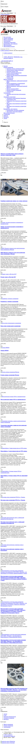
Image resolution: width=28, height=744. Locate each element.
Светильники (7, 41)
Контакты (6, 117)
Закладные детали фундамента (14, 111)
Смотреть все (10, 78)
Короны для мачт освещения (14, 90)
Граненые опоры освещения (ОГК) (15, 68)
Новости (6, 115)
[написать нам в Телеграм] (8, 742)
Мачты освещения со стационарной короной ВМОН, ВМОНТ (16, 84)
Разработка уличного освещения (9, 301)
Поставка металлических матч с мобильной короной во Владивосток (12, 522)
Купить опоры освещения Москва (10, 375)
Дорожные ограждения (9, 42)
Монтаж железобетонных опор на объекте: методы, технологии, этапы (12, 154)
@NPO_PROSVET (8, 57)
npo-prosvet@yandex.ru (7, 60)
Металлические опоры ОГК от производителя (13, 399)
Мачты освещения (8, 39)
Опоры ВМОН (4, 350)
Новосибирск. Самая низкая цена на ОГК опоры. (14, 451)
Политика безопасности (10, 716)
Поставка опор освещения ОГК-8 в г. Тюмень (13, 500)
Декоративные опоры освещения (15, 70)
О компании (7, 114)
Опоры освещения (8, 38)
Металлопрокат (7, 45)
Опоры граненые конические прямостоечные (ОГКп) (14, 73)
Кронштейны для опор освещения (15, 110)
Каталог (6, 66)
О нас (5, 715)
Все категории (7, 37)
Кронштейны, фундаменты (10, 43)
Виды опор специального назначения (11, 326)
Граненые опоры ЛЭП (12, 71)
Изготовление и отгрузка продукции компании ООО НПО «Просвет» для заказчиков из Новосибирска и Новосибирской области (13, 641)
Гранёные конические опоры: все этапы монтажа (14, 201)
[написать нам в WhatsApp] (8, 741)
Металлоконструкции (9, 46)
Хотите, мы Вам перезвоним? (17, 50)
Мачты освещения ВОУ (13, 88)
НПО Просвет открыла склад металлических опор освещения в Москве (13, 253)
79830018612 (17, 57)
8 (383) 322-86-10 (5, 14)
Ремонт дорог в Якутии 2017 (8, 277)
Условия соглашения (9, 718)
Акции (5, 118)
